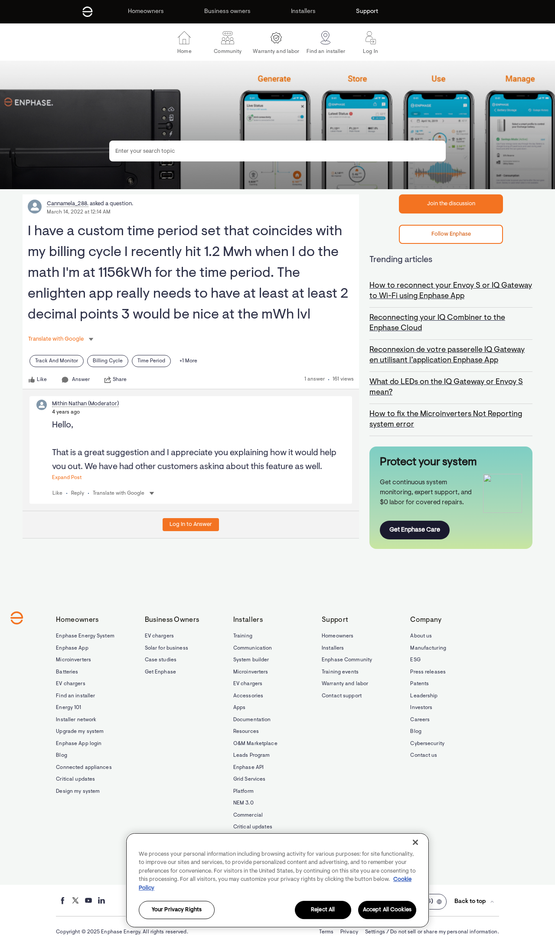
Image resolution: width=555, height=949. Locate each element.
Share (120, 379)
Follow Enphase (451, 234)
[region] (277, 880)
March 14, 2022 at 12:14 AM (79, 212)
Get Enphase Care (414, 530)
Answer (81, 379)
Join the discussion (451, 204)
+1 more (188, 361)
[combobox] (277, 151)
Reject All (323, 910)
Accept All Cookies (387, 910)
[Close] (415, 842)
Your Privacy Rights (177, 910)
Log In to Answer (191, 524)
